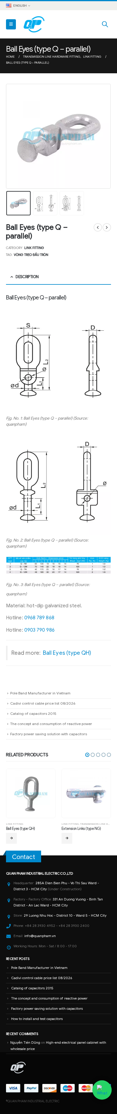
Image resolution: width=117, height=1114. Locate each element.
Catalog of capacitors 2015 (33, 713)
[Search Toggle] (105, 24)
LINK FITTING (34, 248)
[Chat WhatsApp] (102, 1090)
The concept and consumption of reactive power (51, 723)
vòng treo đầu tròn (31, 255)
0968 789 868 (39, 618)
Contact (23, 857)
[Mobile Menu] (11, 24)
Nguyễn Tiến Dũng (25, 1042)
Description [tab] (27, 276)
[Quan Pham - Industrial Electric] (34, 24)
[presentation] (13, 136)
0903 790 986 (39, 630)
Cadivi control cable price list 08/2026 (42, 703)
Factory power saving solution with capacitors (48, 734)
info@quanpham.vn (40, 936)
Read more (11, 838)
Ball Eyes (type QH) (67, 652)
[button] (87, 754)
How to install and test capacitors (37, 1019)
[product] (30, 793)
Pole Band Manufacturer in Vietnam (40, 693)
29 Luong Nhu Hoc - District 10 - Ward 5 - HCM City (65, 915)
